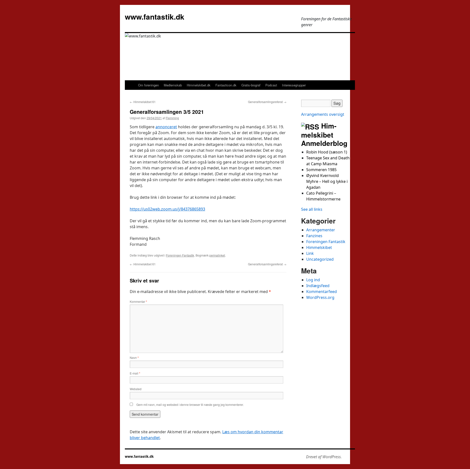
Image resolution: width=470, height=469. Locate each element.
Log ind (313, 279)
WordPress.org (320, 297)
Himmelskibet (319, 247)
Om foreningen (148, 85)
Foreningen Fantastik (180, 255)
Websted (135, 389)
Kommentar (138, 301)
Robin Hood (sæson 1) (326, 152)
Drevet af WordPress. (324, 457)
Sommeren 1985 (321, 169)
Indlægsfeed (317, 285)
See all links (311, 209)
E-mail (135, 373)
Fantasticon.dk (225, 85)
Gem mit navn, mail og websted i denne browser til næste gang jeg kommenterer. (190, 404)
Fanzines (314, 235)
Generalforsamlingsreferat (267, 102)
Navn (134, 357)
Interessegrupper (294, 85)
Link (310, 253)
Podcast (271, 85)
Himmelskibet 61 (143, 102)
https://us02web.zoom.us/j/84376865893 (167, 209)
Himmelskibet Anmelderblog (324, 134)
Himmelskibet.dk (199, 85)
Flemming (172, 118)
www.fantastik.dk (154, 16)
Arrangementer (320, 230)
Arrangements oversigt (322, 114)
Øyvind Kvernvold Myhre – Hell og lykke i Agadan (327, 181)
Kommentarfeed (321, 291)
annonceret (166, 126)
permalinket (217, 255)
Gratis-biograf (250, 85)
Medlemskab (173, 85)
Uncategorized (320, 259)
